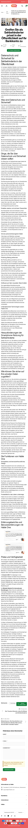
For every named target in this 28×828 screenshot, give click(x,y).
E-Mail (5, 741)
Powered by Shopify (16, 825)
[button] (2, 6)
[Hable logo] (4, 780)
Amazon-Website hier (7, 580)
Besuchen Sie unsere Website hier (17, 595)
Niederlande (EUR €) (6, 1)
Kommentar (6, 748)
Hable (12, 825)
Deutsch (23, 1)
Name (5, 734)
